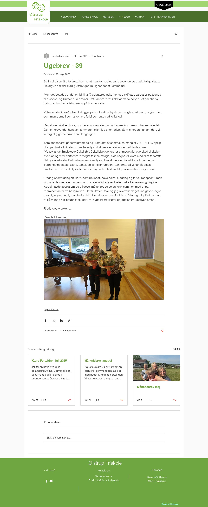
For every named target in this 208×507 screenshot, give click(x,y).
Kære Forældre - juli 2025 (49, 360)
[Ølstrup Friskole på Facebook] (46, 481)
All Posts (32, 33)
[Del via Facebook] (45, 320)
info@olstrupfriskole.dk (107, 480)
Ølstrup (38, 14)
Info (66, 33)
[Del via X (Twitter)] (53, 320)
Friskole (38, 19)
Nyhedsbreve (50, 33)
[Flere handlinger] (162, 56)
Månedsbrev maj (148, 387)
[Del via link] (69, 320)
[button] (89, 17)
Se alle (176, 348)
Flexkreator (174, 504)
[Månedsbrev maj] (156, 368)
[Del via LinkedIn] (61, 320)
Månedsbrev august (98, 360)
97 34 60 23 (105, 476)
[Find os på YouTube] (51, 481)
